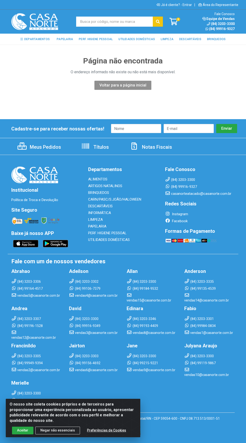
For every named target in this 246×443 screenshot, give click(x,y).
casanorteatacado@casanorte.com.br (201, 193)
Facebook (179, 221)
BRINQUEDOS (98, 193)
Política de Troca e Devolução (34, 200)
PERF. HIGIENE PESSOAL (107, 233)
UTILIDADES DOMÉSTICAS (109, 240)
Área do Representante (220, 4)
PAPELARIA (97, 226)
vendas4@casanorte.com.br (96, 295)
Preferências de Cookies (106, 430)
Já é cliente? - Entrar (176, 4)
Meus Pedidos (45, 147)
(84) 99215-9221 (145, 363)
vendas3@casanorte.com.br (96, 333)
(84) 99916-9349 (87, 326)
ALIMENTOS (97, 179)
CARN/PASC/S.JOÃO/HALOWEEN (114, 199)
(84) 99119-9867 (203, 363)
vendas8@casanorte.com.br (154, 333)
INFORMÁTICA (99, 213)
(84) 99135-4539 (203, 288)
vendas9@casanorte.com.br (154, 370)
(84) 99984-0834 (203, 326)
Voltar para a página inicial (122, 85)
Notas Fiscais (156, 147)
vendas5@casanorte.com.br (38, 295)
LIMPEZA (95, 219)
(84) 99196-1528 (30, 326)
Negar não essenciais (57, 430)
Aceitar (22, 430)
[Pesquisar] (158, 22)
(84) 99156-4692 (87, 363)
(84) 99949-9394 (30, 363)
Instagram (179, 214)
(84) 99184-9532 (145, 288)
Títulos (100, 147)
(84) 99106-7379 (87, 288)
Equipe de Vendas (220, 19)
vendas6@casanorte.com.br (96, 370)
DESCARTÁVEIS (100, 206)
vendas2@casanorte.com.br (38, 370)
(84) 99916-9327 (222, 29)
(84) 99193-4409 (145, 326)
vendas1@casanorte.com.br (211, 333)
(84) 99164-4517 (30, 288)
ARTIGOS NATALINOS (105, 186)
